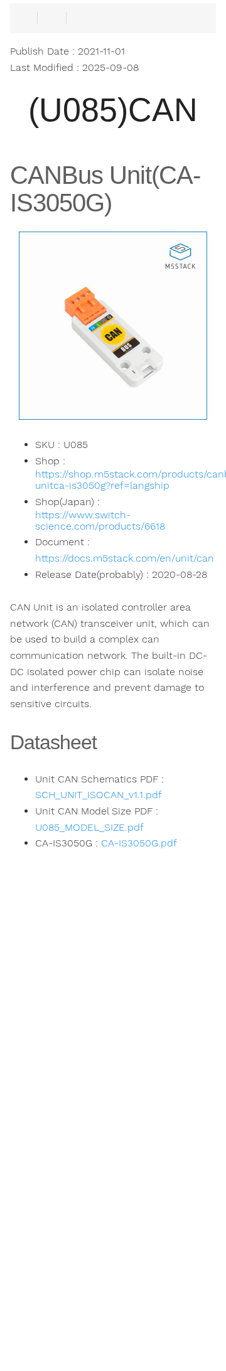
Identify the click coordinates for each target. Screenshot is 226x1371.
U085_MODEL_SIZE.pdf (89, 827)
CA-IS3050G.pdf (139, 843)
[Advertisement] (113, 1142)
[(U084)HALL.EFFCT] (56, 1339)
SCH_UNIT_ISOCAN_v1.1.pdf (98, 795)
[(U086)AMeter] (169, 1339)
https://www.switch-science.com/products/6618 (100, 520)
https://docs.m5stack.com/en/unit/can (124, 558)
